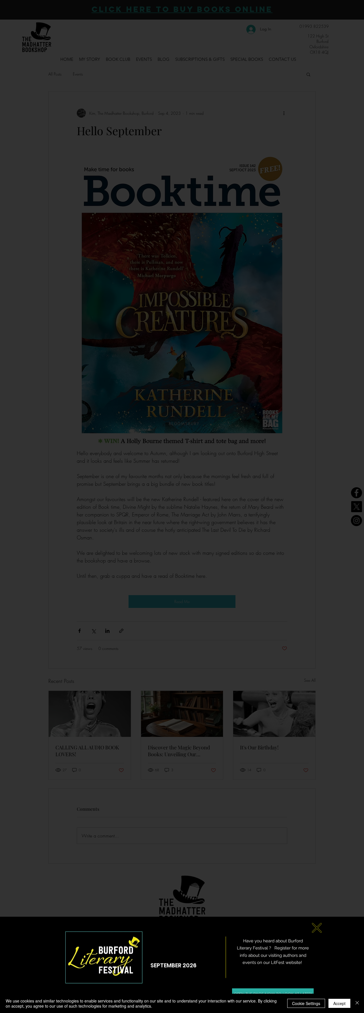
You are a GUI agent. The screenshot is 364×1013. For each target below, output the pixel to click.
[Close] (357, 1003)
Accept (339, 1003)
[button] (317, 924)
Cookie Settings (306, 1003)
